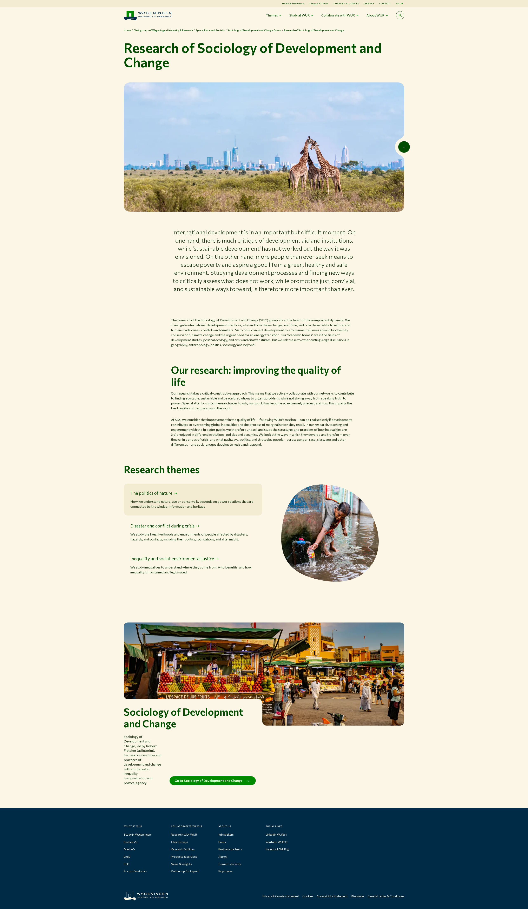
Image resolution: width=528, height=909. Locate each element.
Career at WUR (319, 3)
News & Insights (293, 3)
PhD (126, 864)
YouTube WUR (275, 842)
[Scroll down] (404, 147)
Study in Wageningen (137, 834)
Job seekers (226, 834)
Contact (385, 3)
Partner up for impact (185, 871)
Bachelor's (130, 842)
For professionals (135, 871)
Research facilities (183, 849)
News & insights (181, 864)
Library (369, 3)
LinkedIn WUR (275, 834)
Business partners (230, 849)
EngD (127, 856)
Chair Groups (179, 842)
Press (222, 842)
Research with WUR (184, 834)
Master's (129, 849)
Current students (346, 3)
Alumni (222, 856)
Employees (225, 871)
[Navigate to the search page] (400, 15)
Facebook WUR (276, 849)
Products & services (184, 856)
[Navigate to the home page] (147, 15)
